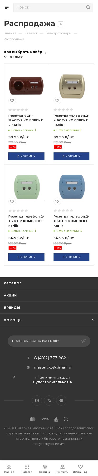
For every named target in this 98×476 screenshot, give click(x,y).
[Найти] (87, 7)
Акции (10, 295)
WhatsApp (61, 400)
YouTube (37, 400)
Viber (49, 400)
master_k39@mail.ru (52, 367)
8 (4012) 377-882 (50, 358)
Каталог (13, 283)
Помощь (13, 320)
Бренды (12, 307)
